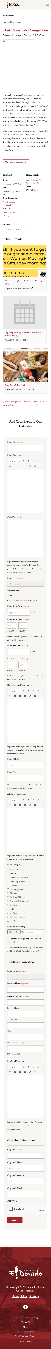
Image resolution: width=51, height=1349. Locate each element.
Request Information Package (25, 1317)
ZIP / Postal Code (14, 1054)
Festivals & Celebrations (19, 901)
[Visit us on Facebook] (25, 1307)
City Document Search (25, 1336)
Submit (15, 1220)
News (25, 1327)
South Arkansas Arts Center (14, 229)
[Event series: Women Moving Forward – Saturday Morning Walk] (32, 288)
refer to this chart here (16, 640)
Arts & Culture (9, 202)
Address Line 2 (12, 1019)
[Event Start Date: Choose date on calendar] (33, 612)
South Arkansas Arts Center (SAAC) (34, 182)
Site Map (34, 1296)
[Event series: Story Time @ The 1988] (33, 389)
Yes (11, 595)
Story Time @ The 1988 (15, 385)
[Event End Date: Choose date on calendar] (33, 651)
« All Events (8, 15)
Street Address (13, 1008)
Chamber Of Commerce (19, 877)
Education (13, 893)
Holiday (12, 909)
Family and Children (17, 897)
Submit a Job (25, 1341)
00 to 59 (21, 631)
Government (14, 905)
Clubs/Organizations (17, 881)
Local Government (25, 1331)
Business (13, 873)
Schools (12, 920)
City (9, 1031)
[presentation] (24, 261)
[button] (14, 461)
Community (7, 205)
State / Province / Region (16, 1042)
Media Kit (25, 1322)
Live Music (14, 913)
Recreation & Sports (17, 916)
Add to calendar (16, 162)
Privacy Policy (19, 1296)
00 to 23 (10, 631)
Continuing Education (18, 889)
